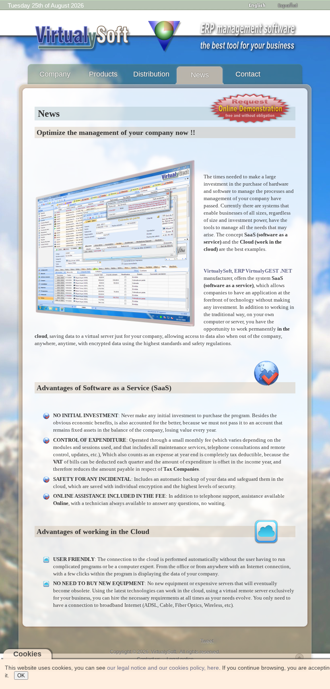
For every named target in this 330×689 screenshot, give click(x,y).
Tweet (206, 641)
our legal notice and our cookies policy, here (163, 667)
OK (21, 675)
